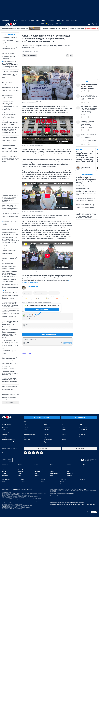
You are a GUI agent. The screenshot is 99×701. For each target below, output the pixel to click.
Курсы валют (51, 20)
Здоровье (26, 442)
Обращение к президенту (40, 293)
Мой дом (46, 434)
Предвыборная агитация (8, 439)
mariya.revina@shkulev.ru (7, 508)
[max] (37, 452)
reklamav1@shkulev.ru (81, 489)
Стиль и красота (83, 427)
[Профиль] (96, 24)
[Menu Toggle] (2, 24)
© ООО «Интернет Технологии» (26, 512)
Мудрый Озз (29, 314)
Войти (27, 343)
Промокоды (73, 20)
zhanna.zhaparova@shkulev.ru (8, 506)
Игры (67, 20)
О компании (5, 429)
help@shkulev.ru (11, 502)
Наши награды (6, 432)
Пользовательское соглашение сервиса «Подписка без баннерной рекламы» (67, 502)
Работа (64, 434)
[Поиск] (89, 24)
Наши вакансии (6, 434)
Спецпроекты (83, 437)
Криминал (47, 427)
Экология (81, 432)
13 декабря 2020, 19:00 (27, 51)
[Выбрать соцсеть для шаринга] (71, 55)
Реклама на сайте (6, 424)
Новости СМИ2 (26, 353)
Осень (63, 427)
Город (25, 432)
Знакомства (15, 20)
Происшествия (66, 432)
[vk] (29, 452)
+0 (66, 321)
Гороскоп (43, 20)
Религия (64, 439)
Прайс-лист (5, 427)
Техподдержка (5, 437)
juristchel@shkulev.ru (37, 501)
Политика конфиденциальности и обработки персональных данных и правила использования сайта (72, 504)
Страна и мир (83, 429)
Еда (25, 437)
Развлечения (65, 437)
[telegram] (25, 452)
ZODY (63, 20)
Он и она (64, 424)
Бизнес (26, 427)
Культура (46, 429)
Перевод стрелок (27, 293)
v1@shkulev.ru (18, 499)
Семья (63, 442)
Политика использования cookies (57, 497)
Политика (64, 429)
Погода (22, 20)
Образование (47, 442)
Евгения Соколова (33, 286)
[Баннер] (34, 28)
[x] (41, 452)
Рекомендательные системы (56, 500)
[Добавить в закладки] (67, 55)
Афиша (37, 20)
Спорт (80, 424)
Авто (25, 424)
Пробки (58, 20)
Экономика (82, 434)
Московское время (54, 293)
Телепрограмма (29, 20)
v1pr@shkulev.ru (70, 493)
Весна (25, 429)
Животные (27, 439)
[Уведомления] (93, 24)
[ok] (33, 452)
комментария (30, 55)
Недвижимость (6, 20)
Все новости (10, 34)
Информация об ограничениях (57, 495)
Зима (45, 424)
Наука (45, 437)
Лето (45, 432)
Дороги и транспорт (29, 434)
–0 (70, 321)
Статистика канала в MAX (9, 442)
